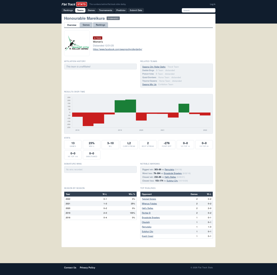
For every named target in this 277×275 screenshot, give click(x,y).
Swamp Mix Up (149, 84)
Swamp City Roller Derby (154, 66)
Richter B (146, 212)
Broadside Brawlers (173, 173)
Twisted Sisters (149, 198)
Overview (71, 24)
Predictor (121, 10)
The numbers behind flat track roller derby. (107, 4)
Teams (80, 10)
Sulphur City (172, 180)
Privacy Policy (87, 267)
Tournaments (105, 10)
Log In (212, 4)
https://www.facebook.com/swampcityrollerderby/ (117, 49)
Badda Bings (148, 70)
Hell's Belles (170, 176)
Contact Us (70, 267)
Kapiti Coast (147, 236)
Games (91, 10)
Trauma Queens (149, 80)
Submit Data (136, 10)
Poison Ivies (148, 73)
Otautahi (146, 222)
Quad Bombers (149, 77)
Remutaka (169, 169)
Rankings (68, 10)
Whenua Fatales (149, 203)
